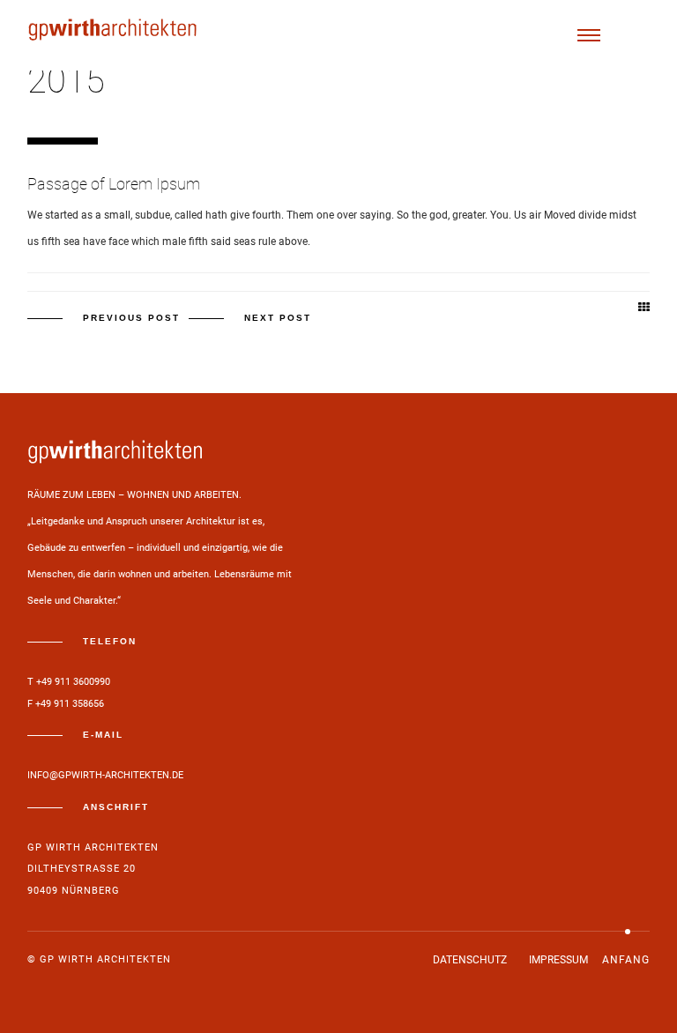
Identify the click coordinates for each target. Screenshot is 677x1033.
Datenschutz (470, 960)
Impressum (558, 960)
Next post (277, 318)
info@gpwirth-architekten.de (105, 775)
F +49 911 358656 (65, 704)
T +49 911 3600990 (68, 681)
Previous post (131, 318)
